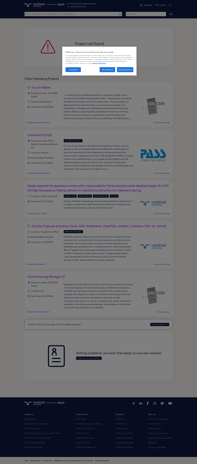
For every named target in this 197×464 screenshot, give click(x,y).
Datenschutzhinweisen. (99, 63)
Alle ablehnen (107, 69)
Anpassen (73, 69)
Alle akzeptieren (125, 69)
